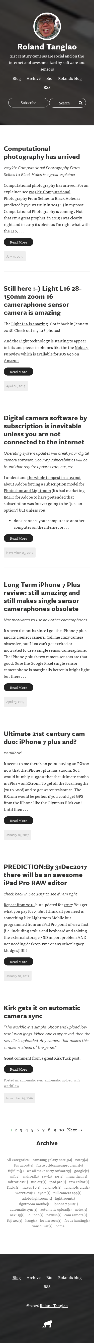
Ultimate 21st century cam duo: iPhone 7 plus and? (44, 737)
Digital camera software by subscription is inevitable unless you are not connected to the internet (45, 430)
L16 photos (49, 330)
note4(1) (81, 1209)
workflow (11, 1085)
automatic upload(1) (55, 1209)
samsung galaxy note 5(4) (52, 1159)
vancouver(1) (42, 1226)
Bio (49, 78)
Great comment (17, 1058)
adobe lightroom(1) (37, 1198)
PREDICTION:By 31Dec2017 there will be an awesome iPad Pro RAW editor (45, 874)
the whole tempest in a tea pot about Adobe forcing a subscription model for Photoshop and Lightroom (44, 484)
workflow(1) (25, 1192)
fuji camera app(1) (67, 1192)
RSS (47, 87)
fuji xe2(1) (14, 1220)
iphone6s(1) (52, 1187)
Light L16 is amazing (29, 323)
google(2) (81, 1170)
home (59, 1226)
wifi (77, 1080)
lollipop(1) (35, 1214)
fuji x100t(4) (23, 1165)
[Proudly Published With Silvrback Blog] (47, 1325)
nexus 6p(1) (31, 1187)
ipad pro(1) (57, 1181)
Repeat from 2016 (19, 904)
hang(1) (31, 1220)
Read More (18, 242)
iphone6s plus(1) (76, 1187)
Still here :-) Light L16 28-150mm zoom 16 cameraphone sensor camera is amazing (42, 300)
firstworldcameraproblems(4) (59, 1165)
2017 (68, 904)
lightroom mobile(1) (34, 1203)
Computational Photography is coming (39, 211)
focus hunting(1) (76, 1220)
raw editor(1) (79, 1181)
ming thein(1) (76, 1176)
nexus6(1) (53, 1214)
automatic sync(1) (23, 1209)
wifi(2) (14, 1176)
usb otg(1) (38, 1181)
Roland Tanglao (54, 1305)
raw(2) (47, 1176)
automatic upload (58, 1080)
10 (61, 1129)
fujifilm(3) (16, 1170)
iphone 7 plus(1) (66, 1203)
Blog (17, 78)
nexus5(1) (17, 1214)
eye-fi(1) (44, 1192)
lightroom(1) (65, 1198)
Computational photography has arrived (42, 152)
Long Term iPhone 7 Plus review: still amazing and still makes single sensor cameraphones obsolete (42, 596)
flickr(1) (13, 1187)
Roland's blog (70, 78)
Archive (34, 78)
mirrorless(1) (18, 1181)
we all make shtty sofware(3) (49, 1170)
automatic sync (32, 1080)
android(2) (31, 1176)
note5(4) (81, 1159)
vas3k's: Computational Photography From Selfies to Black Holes (40, 194)
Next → (74, 1129)
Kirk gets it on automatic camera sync (42, 1011)
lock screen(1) (50, 1220)
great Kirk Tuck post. (62, 1058)
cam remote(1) (75, 1214)
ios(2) (59, 1176)
